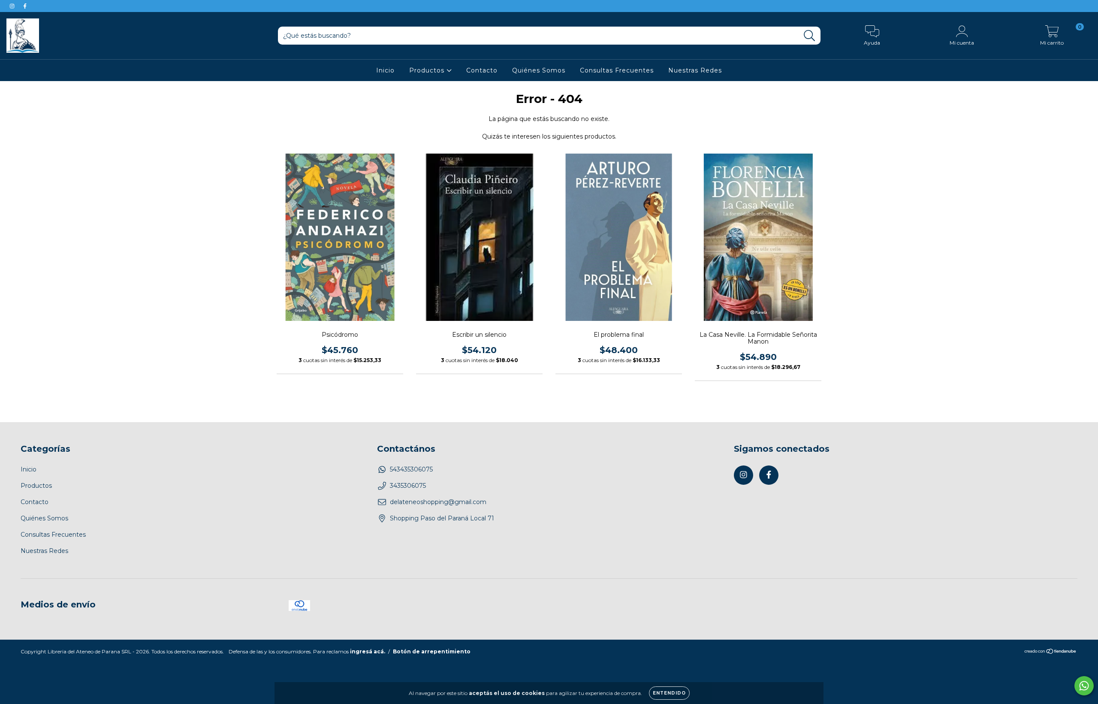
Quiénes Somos (538, 70)
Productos (427, 70)
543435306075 (411, 469)
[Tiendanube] (1050, 652)
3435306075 (408, 485)
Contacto (482, 70)
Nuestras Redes (695, 70)
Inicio (385, 70)
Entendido (669, 693)
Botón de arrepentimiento (432, 651)
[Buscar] (809, 36)
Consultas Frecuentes (617, 70)
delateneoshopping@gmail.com (438, 502)
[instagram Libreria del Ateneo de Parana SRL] (12, 6)
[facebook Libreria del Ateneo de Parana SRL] (24, 6)
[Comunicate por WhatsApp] (1084, 685)
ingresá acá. (367, 651)
